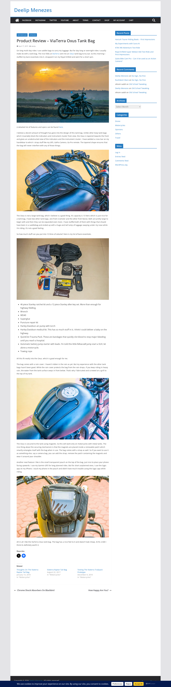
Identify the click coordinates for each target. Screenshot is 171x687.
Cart (131, 20)
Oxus (72, 53)
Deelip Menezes (33, 10)
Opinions (33, 35)
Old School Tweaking (137, 84)
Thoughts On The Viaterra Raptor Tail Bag (27, 570)
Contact (96, 20)
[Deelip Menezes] (17, 20)
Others (118, 133)
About (76, 20)
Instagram (40, 20)
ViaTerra (55, 53)
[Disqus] (62, 627)
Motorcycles (22, 35)
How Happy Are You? (98, 590)
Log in (117, 152)
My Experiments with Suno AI (127, 43)
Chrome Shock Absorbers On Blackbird (35, 590)
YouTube (65, 20)
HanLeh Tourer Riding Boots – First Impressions (135, 39)
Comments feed (121, 160)
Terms (85, 20)
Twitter (53, 20)
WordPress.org (121, 165)
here (61, 127)
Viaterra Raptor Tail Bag (57, 569)
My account (119, 20)
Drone (117, 121)
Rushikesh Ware (122, 80)
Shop (107, 20)
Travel (117, 138)
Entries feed (120, 156)
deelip (33, 46)
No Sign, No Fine (139, 76)
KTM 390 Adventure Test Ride (127, 47)
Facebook (26, 20)
